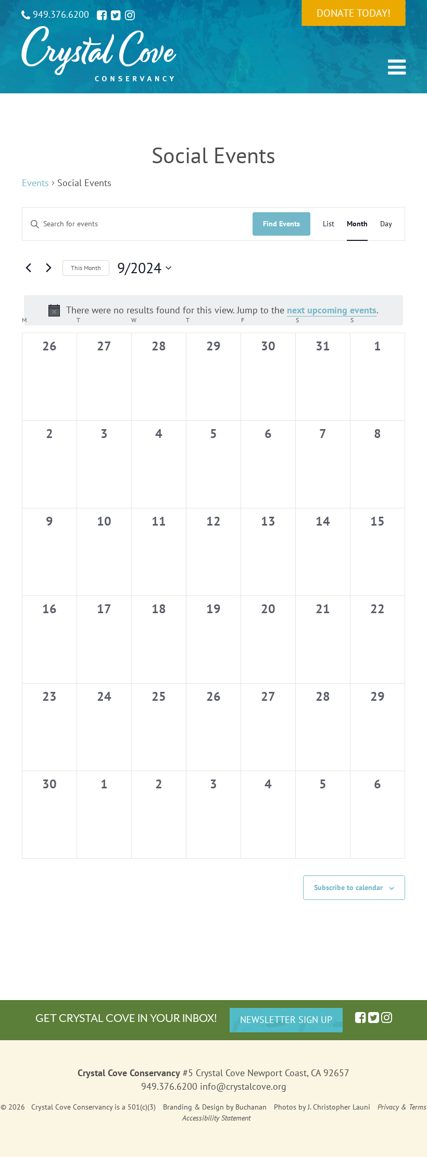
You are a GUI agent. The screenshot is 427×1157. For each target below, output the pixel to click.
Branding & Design (193, 1107)
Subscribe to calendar (348, 887)
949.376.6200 (59, 14)
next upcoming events (331, 310)
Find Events (281, 223)
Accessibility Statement (216, 1118)
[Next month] (48, 268)
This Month (86, 268)
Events (35, 183)
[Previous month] (28, 268)
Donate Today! (354, 13)
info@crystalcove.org (243, 1086)
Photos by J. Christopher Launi (322, 1107)
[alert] (213, 310)
